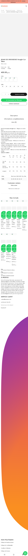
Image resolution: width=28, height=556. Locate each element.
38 (6, 86)
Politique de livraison (5, 551)
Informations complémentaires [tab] (14, 119)
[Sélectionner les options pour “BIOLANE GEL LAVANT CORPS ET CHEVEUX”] (14, 241)
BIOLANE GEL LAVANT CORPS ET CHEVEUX (14, 256)
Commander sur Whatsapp (4, 215)
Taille (2, 84)
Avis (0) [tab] (14, 122)
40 (10, 86)
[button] (14, 100)
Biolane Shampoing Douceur (8, 254)
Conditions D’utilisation (6, 548)
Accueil (2, 10)
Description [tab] (14, 116)
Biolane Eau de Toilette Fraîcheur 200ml (8, 223)
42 (14, 86)
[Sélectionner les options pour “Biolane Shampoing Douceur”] (8, 241)
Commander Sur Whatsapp (15, 100)
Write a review (3, 63)
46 (22, 86)
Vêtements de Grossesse (10, 10)
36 (2, 86)
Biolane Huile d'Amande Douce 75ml (3, 223)
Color (2, 76)
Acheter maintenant (14, 103)
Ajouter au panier (19, 94)
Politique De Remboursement (7, 542)
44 (18, 86)
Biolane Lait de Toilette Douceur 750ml (19, 223)
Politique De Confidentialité (6, 545)
